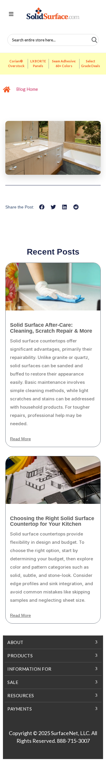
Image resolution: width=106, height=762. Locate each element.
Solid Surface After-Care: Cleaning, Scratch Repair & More (51, 328)
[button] (42, 206)
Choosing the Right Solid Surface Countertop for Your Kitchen (52, 521)
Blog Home (27, 89)
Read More (20, 439)
